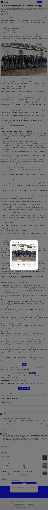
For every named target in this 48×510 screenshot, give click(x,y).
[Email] (24, 265)
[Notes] (29, 265)
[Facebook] (19, 265)
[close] (36, 242)
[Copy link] (14, 265)
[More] (34, 265)
